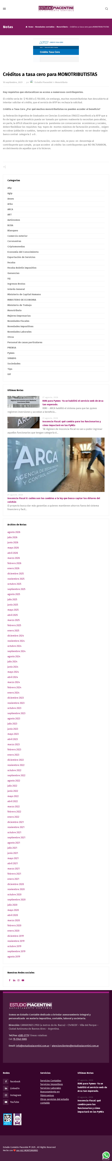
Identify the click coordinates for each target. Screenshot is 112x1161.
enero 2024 (13, 692)
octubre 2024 (14, 646)
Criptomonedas (16, 246)
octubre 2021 (14, 832)
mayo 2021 (13, 858)
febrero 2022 (14, 811)
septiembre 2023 (16, 713)
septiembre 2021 (16, 837)
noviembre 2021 (15, 827)
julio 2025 (12, 599)
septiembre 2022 (16, 775)
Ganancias (13, 273)
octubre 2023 (14, 708)
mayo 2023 (13, 734)
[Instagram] (18, 980)
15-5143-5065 (20, 1039)
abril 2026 (12, 553)
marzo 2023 (13, 744)
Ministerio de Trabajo (19, 305)
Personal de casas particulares (24, 342)
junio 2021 (12, 853)
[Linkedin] (14, 980)
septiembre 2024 (16, 651)
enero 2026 (13, 568)
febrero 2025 (14, 625)
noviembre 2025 (15, 578)
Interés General (16, 289)
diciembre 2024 (15, 635)
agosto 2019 (13, 956)
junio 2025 (12, 604)
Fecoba (11, 262)
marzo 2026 (13, 558)
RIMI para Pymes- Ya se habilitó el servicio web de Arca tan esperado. (92, 1087)
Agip (9, 193)
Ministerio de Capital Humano (24, 294)
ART (9, 214)
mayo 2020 (13, 910)
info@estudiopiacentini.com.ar (32, 1045)
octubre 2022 (14, 770)
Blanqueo (12, 230)
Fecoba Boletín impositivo (21, 267)
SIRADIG (11, 358)
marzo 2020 (13, 920)
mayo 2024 (13, 672)
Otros (10, 337)
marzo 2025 (13, 620)
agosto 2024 (13, 656)
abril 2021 (12, 863)
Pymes (10, 353)
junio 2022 (12, 791)
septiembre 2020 (16, 899)
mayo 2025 (13, 609)
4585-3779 (23, 1035)
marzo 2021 (13, 868)
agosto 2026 (13, 532)
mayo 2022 (13, 796)
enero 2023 (13, 754)
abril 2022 (12, 801)
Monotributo (61, 82)
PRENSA (11, 347)
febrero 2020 (14, 925)
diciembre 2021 (15, 822)
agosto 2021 (13, 842)
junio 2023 (12, 729)
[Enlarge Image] (56, 50)
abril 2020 (12, 915)
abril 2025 (12, 615)
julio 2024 (12, 661)
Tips (9, 369)
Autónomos (13, 220)
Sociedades (13, 363)
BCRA (10, 225)
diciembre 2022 (15, 759)
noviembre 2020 (16, 889)
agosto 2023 (13, 718)
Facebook (15, 1081)
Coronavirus (14, 241)
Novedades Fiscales (18, 321)
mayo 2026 (13, 547)
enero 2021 (13, 879)
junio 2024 (12, 666)
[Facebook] (9, 980)
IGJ (8, 278)
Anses (10, 198)
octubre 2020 (14, 894)
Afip (9, 188)
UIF (9, 374)
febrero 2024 (14, 687)
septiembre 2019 (16, 951)
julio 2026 (12, 537)
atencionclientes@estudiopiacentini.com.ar (75, 1045)
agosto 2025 (13, 594)
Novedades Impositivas (20, 326)
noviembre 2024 (16, 641)
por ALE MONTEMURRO (27, 1150)
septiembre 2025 (16, 589)
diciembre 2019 (15, 936)
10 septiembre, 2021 (12, 82)
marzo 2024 (13, 682)
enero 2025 (13, 630)
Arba (10, 204)
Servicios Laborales (50, 1088)
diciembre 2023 (15, 697)
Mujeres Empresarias (19, 315)
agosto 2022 (13, 780)
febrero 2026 (14, 563)
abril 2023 (12, 739)
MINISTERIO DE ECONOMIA (21, 299)
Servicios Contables (50, 1080)
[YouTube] (22, 980)
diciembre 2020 (15, 884)
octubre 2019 (14, 946)
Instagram (15, 1095)
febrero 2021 (14, 873)
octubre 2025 (14, 584)
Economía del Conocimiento (23, 252)
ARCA (10, 209)
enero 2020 (13, 930)
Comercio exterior (17, 236)
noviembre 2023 (15, 703)
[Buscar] (106, 9)
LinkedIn (15, 1088)
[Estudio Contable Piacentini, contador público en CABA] (56, 8)
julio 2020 (12, 904)
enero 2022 (13, 816)
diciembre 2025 (15, 573)
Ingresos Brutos (16, 283)
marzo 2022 (13, 806)
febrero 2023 (14, 749)
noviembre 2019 (15, 941)
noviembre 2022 (15, 765)
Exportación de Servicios (21, 257)
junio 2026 (12, 542)
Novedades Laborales (19, 331)
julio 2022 (12, 785)
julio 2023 (12, 723)
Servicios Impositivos (51, 1084)
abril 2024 (12, 677)
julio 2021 (12, 847)
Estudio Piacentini (43, 82)
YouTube (14, 1102)
